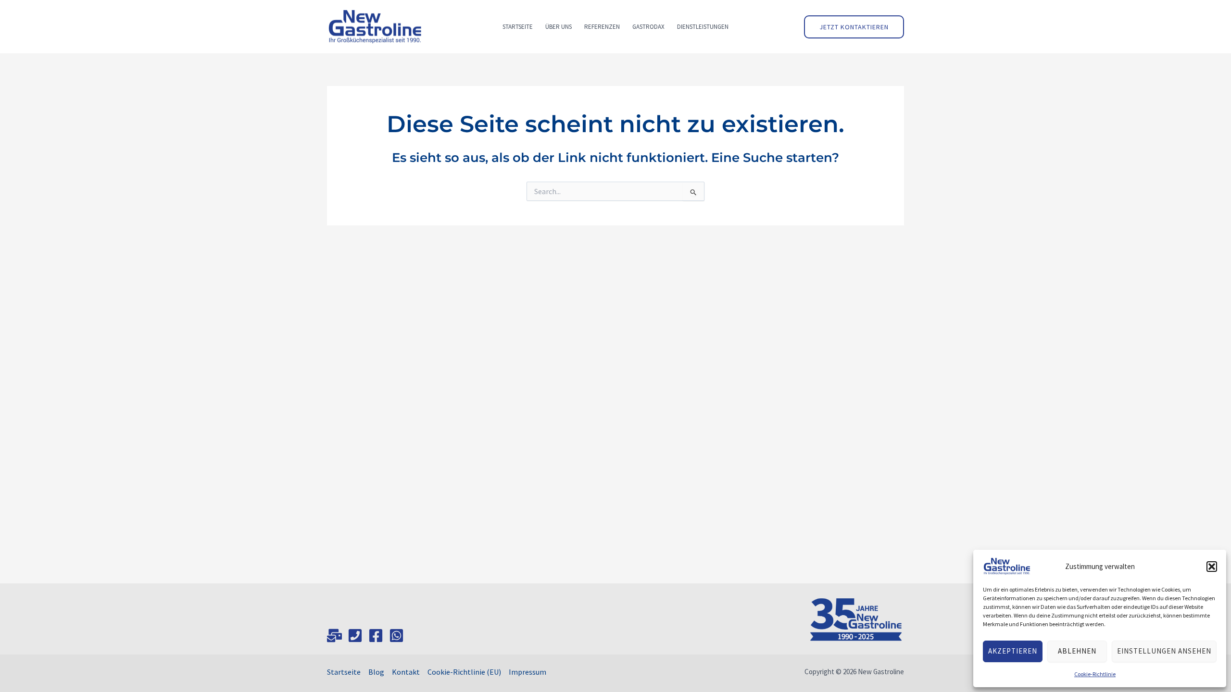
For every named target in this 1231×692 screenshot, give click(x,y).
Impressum (527, 672)
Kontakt (406, 672)
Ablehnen (1077, 650)
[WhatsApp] (396, 635)
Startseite (344, 672)
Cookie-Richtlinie (1095, 674)
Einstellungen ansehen (1164, 650)
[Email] (334, 635)
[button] (1212, 566)
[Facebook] (375, 635)
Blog (376, 672)
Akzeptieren (1012, 650)
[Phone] (355, 635)
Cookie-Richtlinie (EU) (464, 672)
